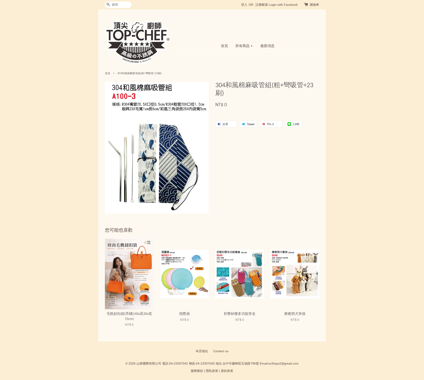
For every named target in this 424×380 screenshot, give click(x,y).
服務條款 (197, 370)
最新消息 (267, 46)
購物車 (314, 4)
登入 (244, 4)
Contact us (220, 351)
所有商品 (242, 46)
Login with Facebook (283, 4)
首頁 (224, 46)
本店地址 (202, 351)
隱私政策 (212, 370)
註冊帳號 (262, 4)
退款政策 (227, 370)
